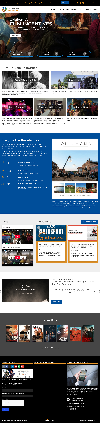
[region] (50, 36)
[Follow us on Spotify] (19, 366)
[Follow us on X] (3, 366)
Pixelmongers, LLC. (93, 420)
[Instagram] (77, 3)
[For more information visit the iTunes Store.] (69, 399)
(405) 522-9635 (72, 408)
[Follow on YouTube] (83, 3)
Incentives (74, 9)
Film (81, 9)
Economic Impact (64, 9)
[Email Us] (22, 366)
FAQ (51, 3)
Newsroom (44, 3)
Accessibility (25, 420)
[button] (93, 3)
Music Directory (35, 3)
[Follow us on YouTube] (15, 366)
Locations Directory (24, 3)
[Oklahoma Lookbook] (75, 169)
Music (87, 9)
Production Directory (12, 3)
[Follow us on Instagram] (9, 366)
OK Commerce (6, 420)
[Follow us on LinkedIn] (12, 366)
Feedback (13, 420)
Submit (5, 409)
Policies (19, 420)
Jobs (94, 9)
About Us (54, 9)
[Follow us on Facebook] (6, 366)
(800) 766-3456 (75, 409)
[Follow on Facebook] (80, 3)
